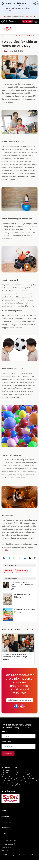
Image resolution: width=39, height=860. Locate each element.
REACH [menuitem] (4, 850)
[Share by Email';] (30, 558)
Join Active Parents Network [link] (19, 700)
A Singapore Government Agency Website (16, 16)
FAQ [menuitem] (3, 834)
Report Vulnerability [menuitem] (7, 841)
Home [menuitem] (4, 810)
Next (32, 629)
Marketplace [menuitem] (7, 828)
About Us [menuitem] (5, 816)
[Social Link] (16, 706)
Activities (8, 571)
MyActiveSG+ (27, 21)
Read (11, 36)
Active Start (21, 571)
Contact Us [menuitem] (6, 822)
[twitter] (19, 558)
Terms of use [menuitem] (5, 847)
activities (5, 550)
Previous (27, 629)
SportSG (7, 51)
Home (4, 36)
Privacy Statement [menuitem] (7, 844)
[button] (36, 21)
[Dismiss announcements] (34, 3)
